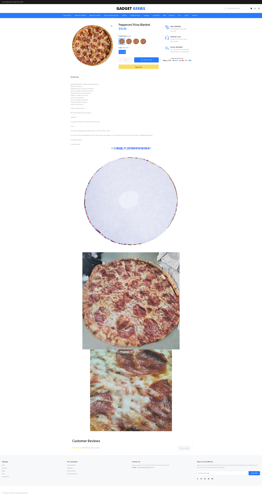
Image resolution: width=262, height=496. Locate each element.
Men (3, 465)
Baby (3, 471)
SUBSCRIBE (254, 473)
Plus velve (122, 52)
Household (5, 477)
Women (4, 468)
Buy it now (139, 67)
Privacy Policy (71, 471)
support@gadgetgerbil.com (145, 467)
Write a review (184, 448)
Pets (3, 474)
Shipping (70, 468)
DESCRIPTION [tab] (75, 77)
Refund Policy (71, 465)
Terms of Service (72, 474)
